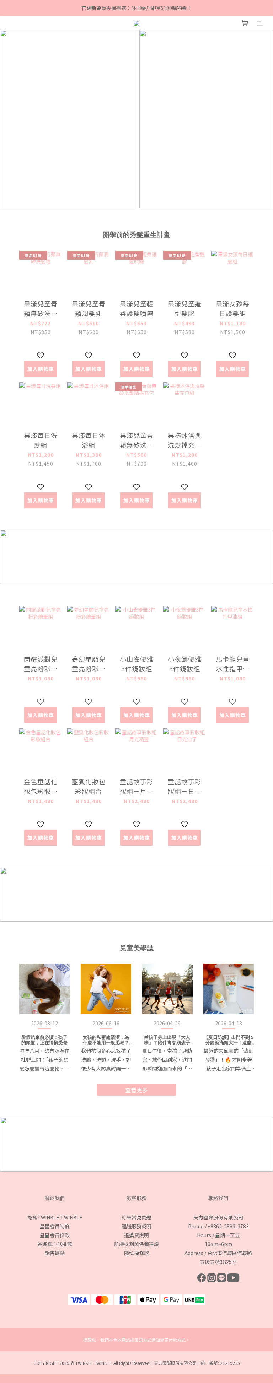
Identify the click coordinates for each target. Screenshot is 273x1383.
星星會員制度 (55, 1226)
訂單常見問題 (136, 1217)
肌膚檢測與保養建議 (136, 1244)
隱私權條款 (136, 1252)
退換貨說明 (136, 1235)
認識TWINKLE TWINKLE (54, 1217)
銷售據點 (55, 1252)
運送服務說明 (136, 1226)
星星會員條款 (55, 1235)
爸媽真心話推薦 (54, 1244)
